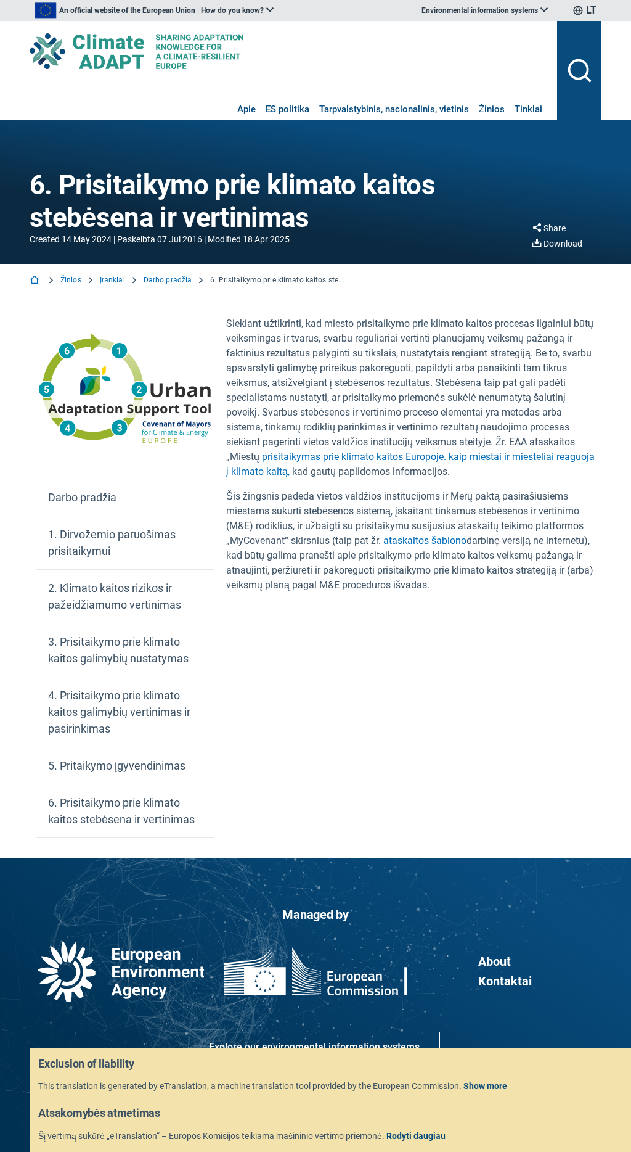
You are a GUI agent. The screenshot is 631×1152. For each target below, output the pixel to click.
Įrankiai (112, 280)
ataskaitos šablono (424, 540)
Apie (246, 109)
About (494, 961)
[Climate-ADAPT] (288, 51)
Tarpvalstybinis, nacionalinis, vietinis (394, 109)
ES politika (287, 109)
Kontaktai (505, 981)
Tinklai (528, 109)
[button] (125, 497)
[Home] (36, 280)
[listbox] (154, 10)
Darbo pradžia (168, 280)
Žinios (492, 109)
